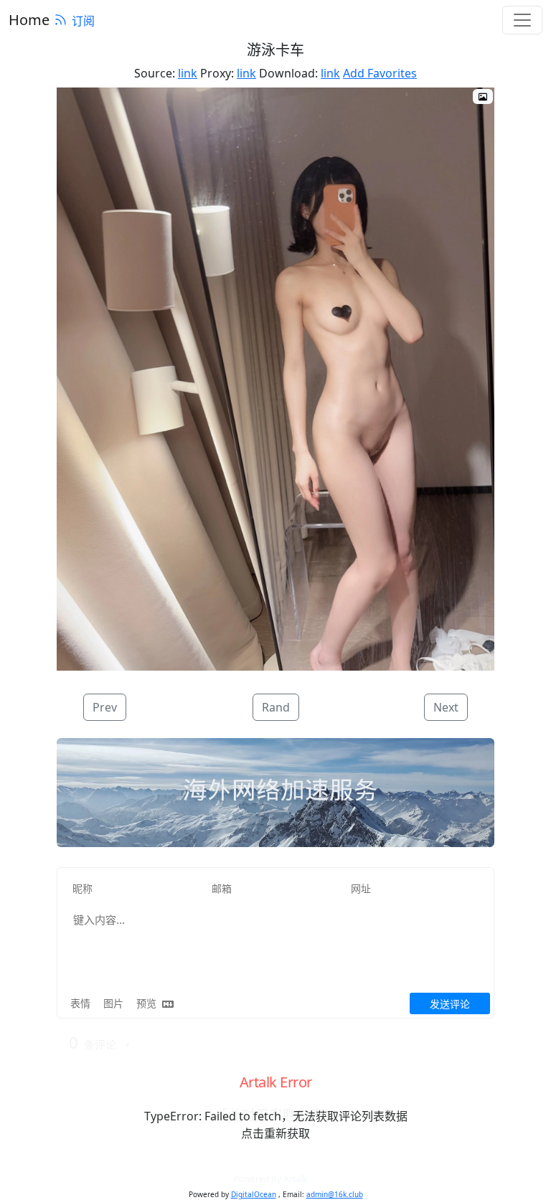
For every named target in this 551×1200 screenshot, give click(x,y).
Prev (105, 707)
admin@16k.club (334, 1194)
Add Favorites (380, 73)
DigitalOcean (253, 1194)
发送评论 (450, 1004)
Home (29, 19)
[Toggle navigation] (522, 20)
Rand (276, 707)
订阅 (83, 21)
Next (445, 707)
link (187, 73)
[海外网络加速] (275, 793)
